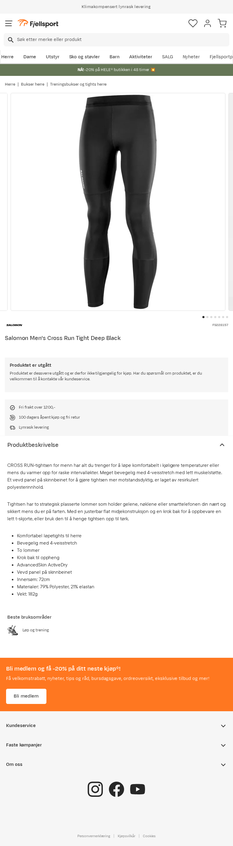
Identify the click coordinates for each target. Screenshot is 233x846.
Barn (115, 57)
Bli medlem (26, 696)
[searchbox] (122, 40)
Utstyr (52, 57)
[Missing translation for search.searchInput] (10, 40)
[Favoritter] (193, 23)
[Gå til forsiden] (38, 23)
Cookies (149, 836)
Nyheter (191, 57)
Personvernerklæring (93, 836)
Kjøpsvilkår (126, 836)
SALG (167, 57)
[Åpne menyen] (9, 23)
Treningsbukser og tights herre (78, 84)
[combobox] (116, 39)
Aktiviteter (140, 57)
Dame (29, 57)
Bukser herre (33, 84)
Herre (7, 57)
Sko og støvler (84, 57)
